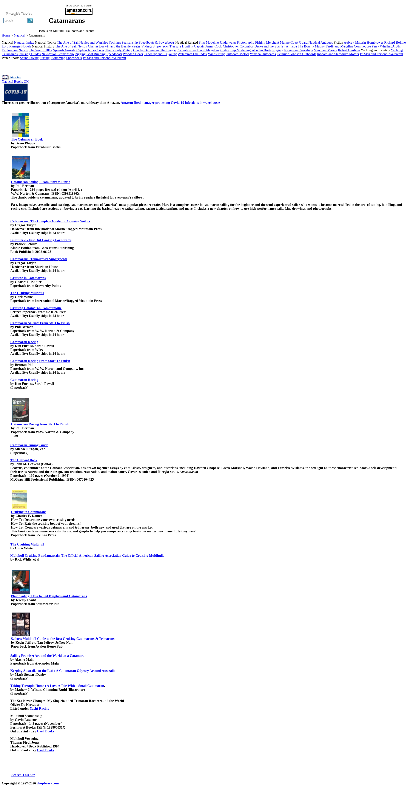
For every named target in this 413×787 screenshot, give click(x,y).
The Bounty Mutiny (311, 46)
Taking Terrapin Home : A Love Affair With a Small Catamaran (57, 686)
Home (6, 35)
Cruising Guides (29, 54)
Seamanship (130, 42)
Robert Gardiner (349, 50)
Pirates (135, 46)
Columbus (184, 50)
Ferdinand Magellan (339, 46)
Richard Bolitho (395, 42)
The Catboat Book (23, 460)
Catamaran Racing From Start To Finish (40, 361)
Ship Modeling (209, 42)
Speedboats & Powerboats (156, 42)
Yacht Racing (39, 708)
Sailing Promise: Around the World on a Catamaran (48, 655)
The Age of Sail (68, 42)
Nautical (19, 35)
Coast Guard (299, 42)
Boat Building (96, 54)
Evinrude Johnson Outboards (296, 54)
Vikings (146, 46)
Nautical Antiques (320, 42)
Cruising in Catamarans (28, 278)
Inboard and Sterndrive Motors (338, 54)
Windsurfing (216, 54)
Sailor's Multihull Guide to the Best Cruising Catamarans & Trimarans (62, 638)
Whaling (385, 46)
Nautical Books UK (15, 81)
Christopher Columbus (238, 46)
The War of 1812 (40, 50)
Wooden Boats (261, 50)
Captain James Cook (208, 46)
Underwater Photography (237, 42)
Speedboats (114, 54)
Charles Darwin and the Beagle (109, 46)
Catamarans (10, 54)
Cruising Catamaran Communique (36, 308)
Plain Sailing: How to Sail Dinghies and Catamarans (49, 596)
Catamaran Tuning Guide (29, 445)
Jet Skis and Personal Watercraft (381, 54)
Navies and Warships (93, 42)
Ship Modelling (240, 50)
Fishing (260, 42)
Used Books (45, 731)
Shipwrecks (161, 46)
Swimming (58, 58)
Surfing (45, 58)
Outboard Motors (237, 54)
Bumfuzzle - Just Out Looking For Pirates (40, 240)
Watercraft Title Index (192, 54)
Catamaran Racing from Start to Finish (40, 424)
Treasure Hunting (181, 46)
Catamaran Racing (24, 342)
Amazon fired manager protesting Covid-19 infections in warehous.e (170, 102)
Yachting (115, 42)
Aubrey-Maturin (355, 42)
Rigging (277, 50)
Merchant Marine (278, 42)
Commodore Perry (366, 46)
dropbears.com (48, 783)
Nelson (82, 46)
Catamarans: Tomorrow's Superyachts (38, 259)
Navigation (49, 54)
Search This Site (23, 775)
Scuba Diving (29, 58)
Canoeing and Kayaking (160, 54)
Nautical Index (24, 42)
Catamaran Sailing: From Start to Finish (40, 182)
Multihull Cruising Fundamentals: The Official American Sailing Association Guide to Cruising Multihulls (87, 555)
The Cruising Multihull (27, 293)
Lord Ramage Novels (16, 46)
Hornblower (375, 42)
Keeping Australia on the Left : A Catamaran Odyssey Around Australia (62, 670)
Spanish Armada (64, 50)
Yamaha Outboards (263, 54)
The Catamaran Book (27, 139)
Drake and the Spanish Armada (275, 46)
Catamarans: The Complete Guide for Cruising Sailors (50, 221)
